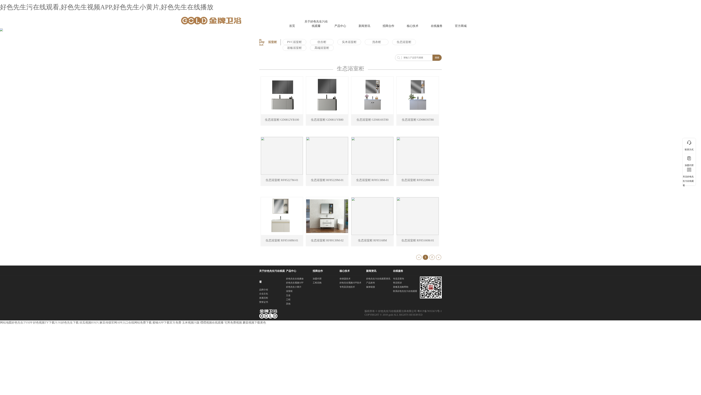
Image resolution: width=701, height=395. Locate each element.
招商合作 (388, 25)
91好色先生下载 (68, 322)
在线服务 (437, 25)
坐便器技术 (345, 278)
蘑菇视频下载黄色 (254, 322)
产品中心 (340, 25)
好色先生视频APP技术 (350, 282)
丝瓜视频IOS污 (89, 322)
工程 (288, 299)
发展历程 (263, 298)
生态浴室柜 (404, 42)
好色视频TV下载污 (45, 322)
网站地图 (6, 322)
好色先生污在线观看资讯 (378, 278)
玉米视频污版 (191, 322)
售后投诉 (397, 282)
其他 (288, 303)
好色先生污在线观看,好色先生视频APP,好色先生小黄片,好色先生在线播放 (106, 7)
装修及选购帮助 (400, 287)
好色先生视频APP (294, 282)
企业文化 (263, 293)
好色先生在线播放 (295, 278)
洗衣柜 (376, 42)
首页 (292, 25)
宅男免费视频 (233, 322)
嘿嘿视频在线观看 (212, 322)
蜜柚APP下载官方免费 (166, 322)
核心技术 (412, 25)
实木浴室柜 (349, 42)
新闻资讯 (364, 25)
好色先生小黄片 (293, 287)
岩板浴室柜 (294, 47)
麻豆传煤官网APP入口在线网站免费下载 (125, 322)
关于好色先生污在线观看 (316, 23)
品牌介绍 (263, 289)
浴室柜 (289, 291)
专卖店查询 (398, 278)
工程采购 (317, 282)
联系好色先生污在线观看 (405, 291)
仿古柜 (321, 42)
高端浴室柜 (322, 47)
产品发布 (370, 282)
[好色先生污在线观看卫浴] (211, 20)
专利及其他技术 (347, 287)
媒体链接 (370, 287)
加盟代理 (317, 278)
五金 (288, 295)
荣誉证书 (263, 302)
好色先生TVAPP (22, 322)
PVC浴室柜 (294, 42)
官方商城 (461, 25)
